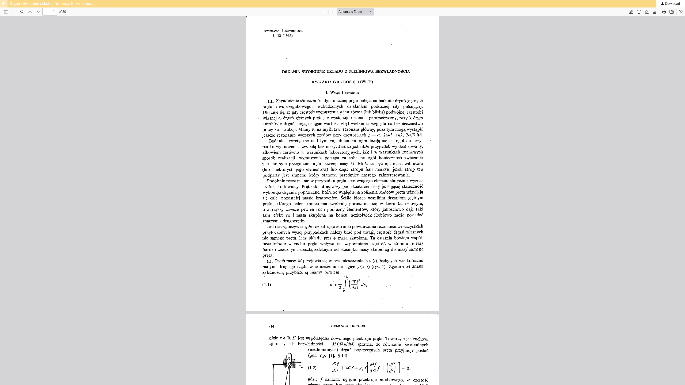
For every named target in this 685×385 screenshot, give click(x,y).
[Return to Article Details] (3, 3)
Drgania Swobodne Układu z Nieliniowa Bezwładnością (52, 4)
